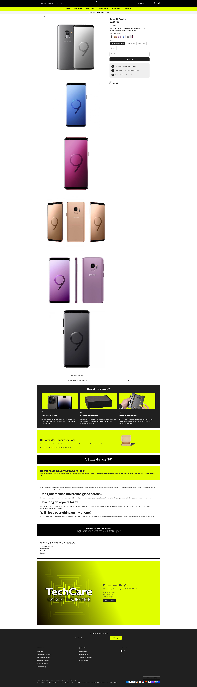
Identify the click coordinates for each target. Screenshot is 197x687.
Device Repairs (77, 8)
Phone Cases (90, 8)
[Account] (154, 3)
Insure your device (43, 660)
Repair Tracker (83, 660)
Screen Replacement (117, 44)
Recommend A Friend (44, 654)
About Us (40, 651)
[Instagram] (124, 651)
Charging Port (131, 44)
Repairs (114, 25)
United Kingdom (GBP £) (142, 3)
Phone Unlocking (104, 8)
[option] (98, 12)
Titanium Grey (128, 36)
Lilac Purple (119, 36)
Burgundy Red (132, 36)
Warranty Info (83, 651)
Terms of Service (42, 664)
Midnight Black (111, 36)
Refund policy (41, 667)
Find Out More (109, 600)
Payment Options (41, 680)
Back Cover (141, 44)
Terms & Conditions (85, 657)
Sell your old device (43, 657)
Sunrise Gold (115, 36)
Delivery (48, 680)
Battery (113, 48)
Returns (53, 680)
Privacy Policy (83, 654)
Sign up (115, 638)
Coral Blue (124, 36)
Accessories (116, 8)
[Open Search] (38, 3)
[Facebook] (121, 651)
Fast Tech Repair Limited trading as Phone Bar (56, 682)
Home (68, 8)
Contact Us (127, 8)
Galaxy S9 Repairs (46, 16)
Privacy (68, 680)
